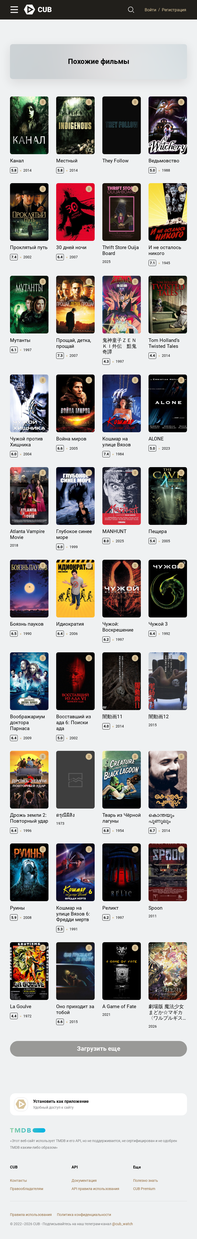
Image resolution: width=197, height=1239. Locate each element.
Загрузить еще (98, 1048)
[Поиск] (131, 9)
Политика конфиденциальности (84, 1215)
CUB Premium (144, 1189)
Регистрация (174, 9)
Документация (84, 1180)
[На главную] (38, 10)
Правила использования (31, 1215)
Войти (150, 9)
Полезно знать (145, 1180)
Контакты (18, 1180)
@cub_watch (122, 1224)
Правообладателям (26, 1189)
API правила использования (95, 1189)
